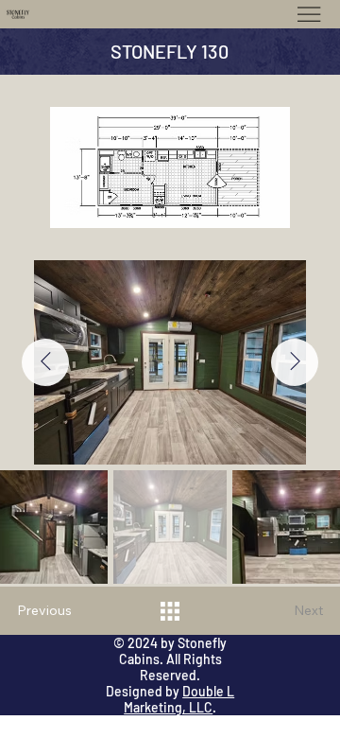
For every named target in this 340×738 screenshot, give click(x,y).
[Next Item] (294, 362)
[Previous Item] (45, 362)
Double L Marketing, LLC (179, 699)
